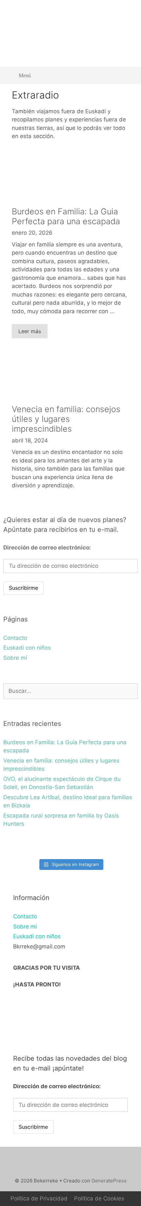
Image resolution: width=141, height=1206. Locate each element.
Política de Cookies (99, 1198)
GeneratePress (109, 1181)
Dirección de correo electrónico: (47, 547)
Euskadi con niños (27, 647)
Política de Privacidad (39, 1198)
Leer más (29, 331)
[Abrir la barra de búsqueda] (128, 75)
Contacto (15, 638)
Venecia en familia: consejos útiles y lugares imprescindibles (66, 419)
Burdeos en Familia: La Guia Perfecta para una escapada (66, 216)
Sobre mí (15, 658)
